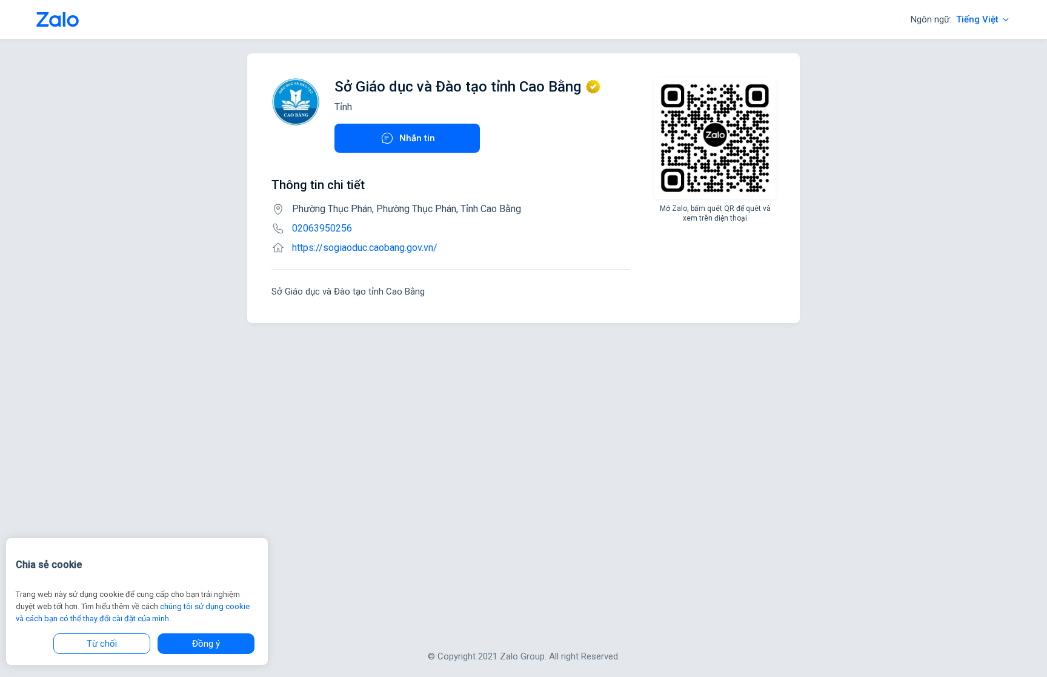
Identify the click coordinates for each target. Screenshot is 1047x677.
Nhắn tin (417, 138)
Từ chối (102, 643)
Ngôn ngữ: (955, 19)
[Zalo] (57, 19)
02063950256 (322, 228)
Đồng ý (206, 643)
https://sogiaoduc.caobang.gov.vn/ (364, 247)
